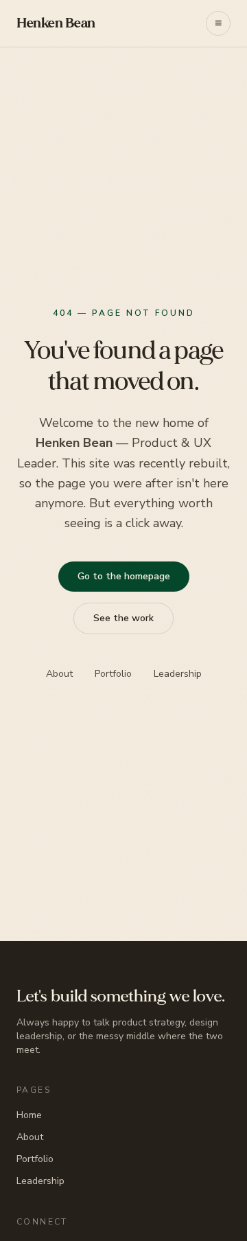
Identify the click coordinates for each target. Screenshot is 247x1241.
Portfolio (113, 673)
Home (29, 1115)
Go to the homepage (124, 576)
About (59, 673)
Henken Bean (55, 23)
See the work (123, 618)
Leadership (178, 673)
